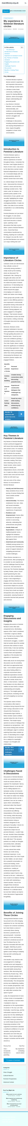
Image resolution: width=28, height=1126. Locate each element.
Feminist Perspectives (8, 18)
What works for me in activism (14, 1094)
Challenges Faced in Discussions (10, 67)
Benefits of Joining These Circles (11, 71)
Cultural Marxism (8, 1075)
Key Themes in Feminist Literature (11, 59)
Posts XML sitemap (7, 1121)
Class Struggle (7, 1072)
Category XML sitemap (8, 1119)
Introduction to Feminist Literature (11, 52)
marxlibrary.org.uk (10, 3)
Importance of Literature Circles (13, 55)
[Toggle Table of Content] (21, 47)
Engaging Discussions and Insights (11, 63)
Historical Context (8, 1082)
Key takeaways (10, 49)
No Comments (21, 29)
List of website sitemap (8, 1117)
